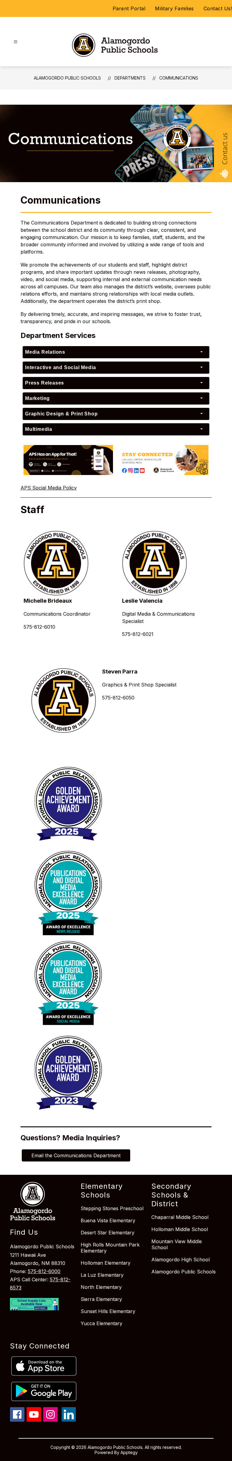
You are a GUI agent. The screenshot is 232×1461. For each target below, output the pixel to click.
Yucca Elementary (101, 1323)
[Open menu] (15, 41)
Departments (130, 77)
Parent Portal (129, 8)
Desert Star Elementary (107, 1233)
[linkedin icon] (69, 1420)
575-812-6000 (44, 1271)
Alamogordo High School (180, 1259)
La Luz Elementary (102, 1275)
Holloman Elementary (105, 1263)
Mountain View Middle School (176, 1244)
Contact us (224, 149)
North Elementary (101, 1287)
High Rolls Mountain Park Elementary (110, 1248)
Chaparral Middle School (179, 1217)
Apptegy (129, 1452)
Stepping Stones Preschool (112, 1208)
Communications (178, 77)
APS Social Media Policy (49, 488)
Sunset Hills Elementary (108, 1311)
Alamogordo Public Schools (67, 77)
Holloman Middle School (179, 1229)
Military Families (174, 8)
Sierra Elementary (101, 1299)
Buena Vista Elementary (108, 1220)
